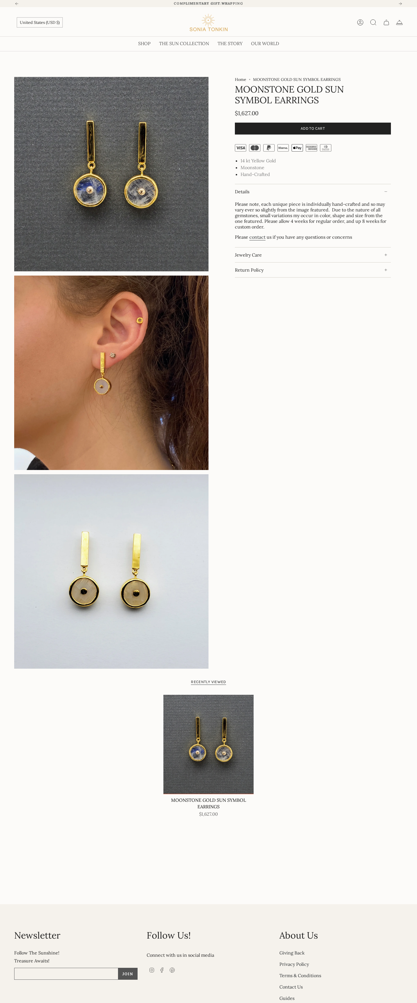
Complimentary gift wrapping (208, 3)
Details (242, 191)
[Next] (400, 3)
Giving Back (292, 953)
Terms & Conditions (300, 975)
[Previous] (16, 3)
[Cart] (386, 22)
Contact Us (291, 987)
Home (240, 79)
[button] (144, 44)
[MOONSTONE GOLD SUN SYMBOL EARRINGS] (208, 744)
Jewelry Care (248, 255)
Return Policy (249, 270)
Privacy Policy (294, 964)
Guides (286, 998)
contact (257, 237)
